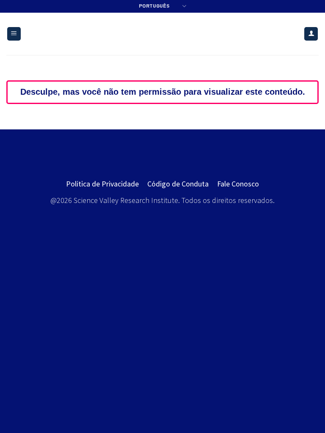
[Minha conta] (311, 34)
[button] (14, 34)
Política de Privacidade (102, 184)
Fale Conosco (238, 184)
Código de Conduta (178, 184)
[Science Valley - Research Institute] (162, 34)
